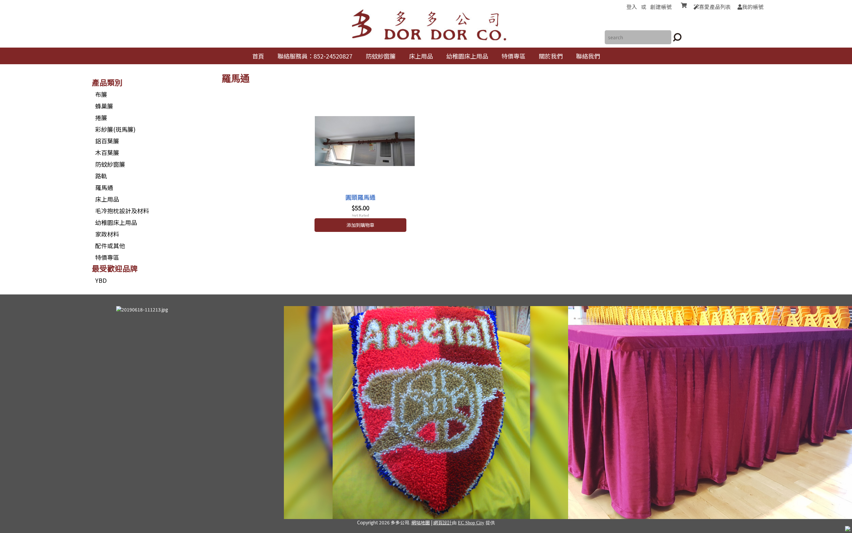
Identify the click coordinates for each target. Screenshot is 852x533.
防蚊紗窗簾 (110, 164)
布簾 (101, 94)
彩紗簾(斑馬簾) (115, 129)
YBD (101, 280)
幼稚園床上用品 (116, 222)
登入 (631, 7)
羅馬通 (104, 187)
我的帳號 (752, 7)
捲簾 (101, 117)
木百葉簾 (107, 152)
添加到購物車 (360, 225)
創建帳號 (661, 7)
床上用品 (107, 199)
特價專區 (107, 257)
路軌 (101, 175)
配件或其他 (110, 245)
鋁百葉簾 (107, 140)
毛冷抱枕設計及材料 (122, 210)
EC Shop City (471, 522)
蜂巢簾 (104, 105)
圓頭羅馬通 (360, 197)
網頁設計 (442, 522)
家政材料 (107, 234)
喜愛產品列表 (715, 7)
